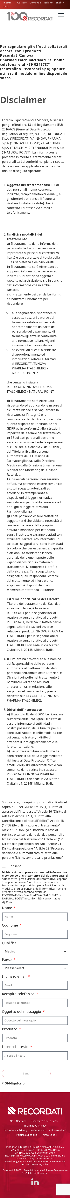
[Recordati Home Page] (30, 16)
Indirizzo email (14, 976)
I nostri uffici (7, 4)
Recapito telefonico (18, 993)
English (60, 2)
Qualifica (9, 943)
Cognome (10, 925)
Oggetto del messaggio (22, 1011)
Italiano (48, 2)
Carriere (22, 2)
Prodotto (10, 1029)
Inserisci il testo (15, 1046)
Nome (7, 907)
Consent (15, 866)
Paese (7, 959)
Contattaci (35, 2)
